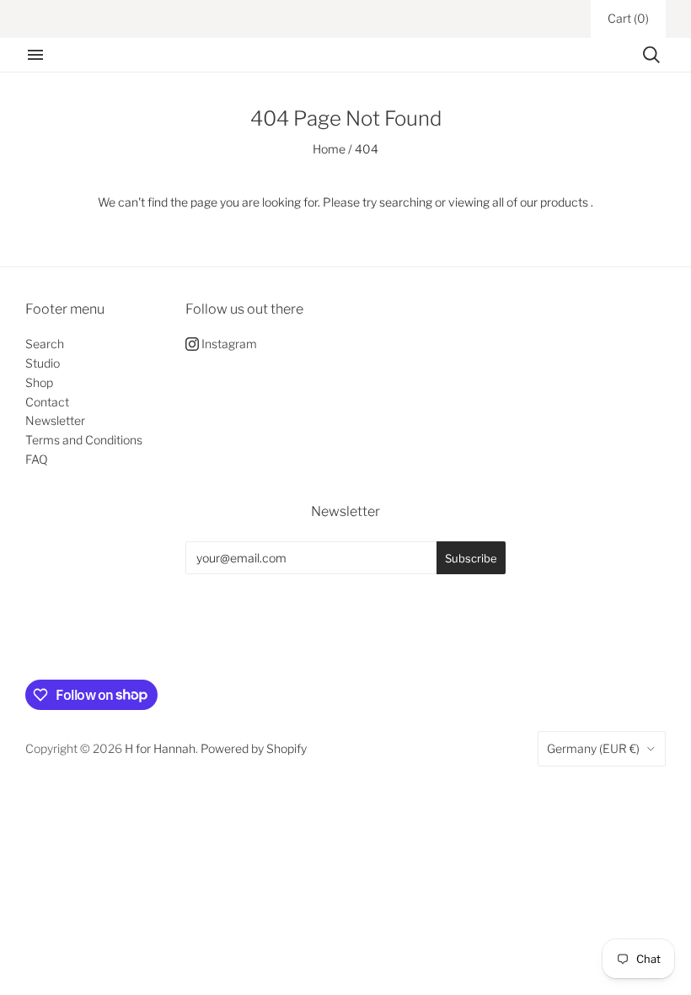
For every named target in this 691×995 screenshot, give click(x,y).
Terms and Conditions (83, 440)
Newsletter (55, 420)
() (628, 18)
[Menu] (35, 54)
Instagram (228, 343)
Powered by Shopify (254, 748)
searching (405, 202)
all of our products (540, 202)
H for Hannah (160, 748)
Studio (42, 363)
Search (44, 343)
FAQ (36, 459)
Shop (39, 382)
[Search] (651, 54)
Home (329, 149)
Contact (47, 402)
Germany (593, 748)
